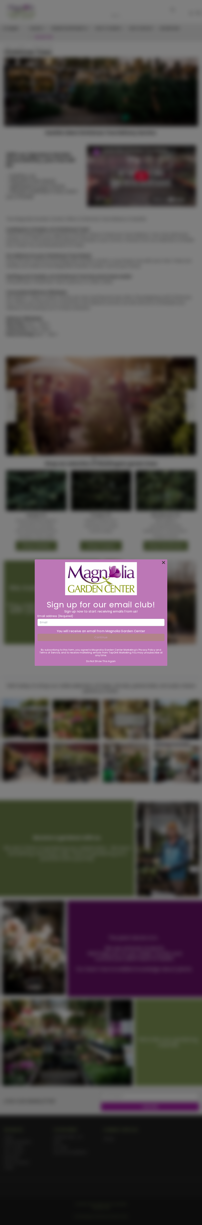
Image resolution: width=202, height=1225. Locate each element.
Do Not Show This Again (101, 661)
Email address (55, 616)
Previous (196, 1213)
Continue (101, 637)
